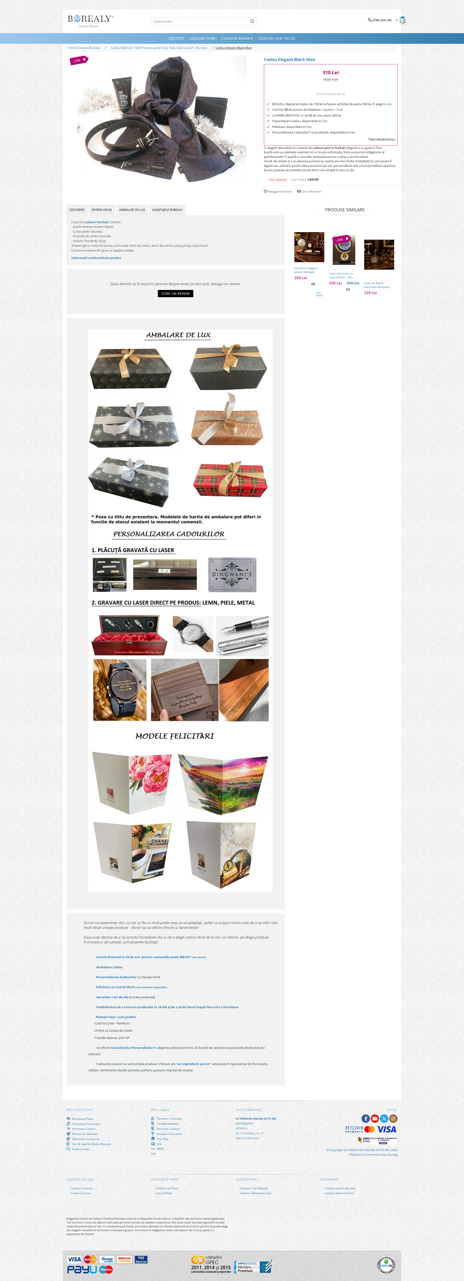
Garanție (112, 997)
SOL (159, 1144)
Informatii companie (85, 1139)
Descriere (77, 210)
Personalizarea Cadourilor (116, 977)
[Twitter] (384, 1118)
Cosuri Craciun (80, 1193)
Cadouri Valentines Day (255, 1193)
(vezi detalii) (199, 957)
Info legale (160, 1110)
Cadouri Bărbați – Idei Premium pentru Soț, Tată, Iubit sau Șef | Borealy (159, 48)
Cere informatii (311, 191)
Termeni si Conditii (169, 1118)
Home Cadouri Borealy (85, 48)
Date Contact (80, 1149)
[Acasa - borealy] (90, 21)
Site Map (162, 1139)
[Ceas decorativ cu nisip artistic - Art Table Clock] (344, 250)
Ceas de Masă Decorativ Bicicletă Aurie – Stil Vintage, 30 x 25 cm (379, 285)
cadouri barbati (96, 222)
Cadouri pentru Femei (339, 1193)
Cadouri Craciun (81, 1188)
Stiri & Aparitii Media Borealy (91, 1144)
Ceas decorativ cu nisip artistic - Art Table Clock (341, 275)
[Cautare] (252, 21)
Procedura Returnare (85, 1124)
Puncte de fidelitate (84, 1134)
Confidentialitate (167, 1124)
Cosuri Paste (163, 1193)
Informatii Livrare (83, 1129)
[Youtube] (375, 1118)
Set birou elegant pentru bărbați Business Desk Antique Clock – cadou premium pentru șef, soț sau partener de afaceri (309, 270)
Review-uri (102, 210)
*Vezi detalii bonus (381, 139)
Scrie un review (175, 293)
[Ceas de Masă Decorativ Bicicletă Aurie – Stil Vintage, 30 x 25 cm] (379, 255)
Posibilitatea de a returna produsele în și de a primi (167, 1007)
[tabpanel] (161, 119)
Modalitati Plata (82, 1119)
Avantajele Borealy (167, 210)
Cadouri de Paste (166, 1188)
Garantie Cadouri (168, 1129)
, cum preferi (116, 1017)
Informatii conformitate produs (96, 258)
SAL (153, 1153)
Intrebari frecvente (169, 1134)
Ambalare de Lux (132, 210)
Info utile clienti (80, 1110)
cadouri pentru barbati (329, 148)
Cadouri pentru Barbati (339, 1188)
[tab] (77, 210)
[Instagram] (393, 1118)
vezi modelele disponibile (151, 987)
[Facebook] (366, 1118)
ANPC (160, 1149)
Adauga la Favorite (279, 191)
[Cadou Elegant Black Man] (161, 119)
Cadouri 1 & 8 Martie (253, 1188)
